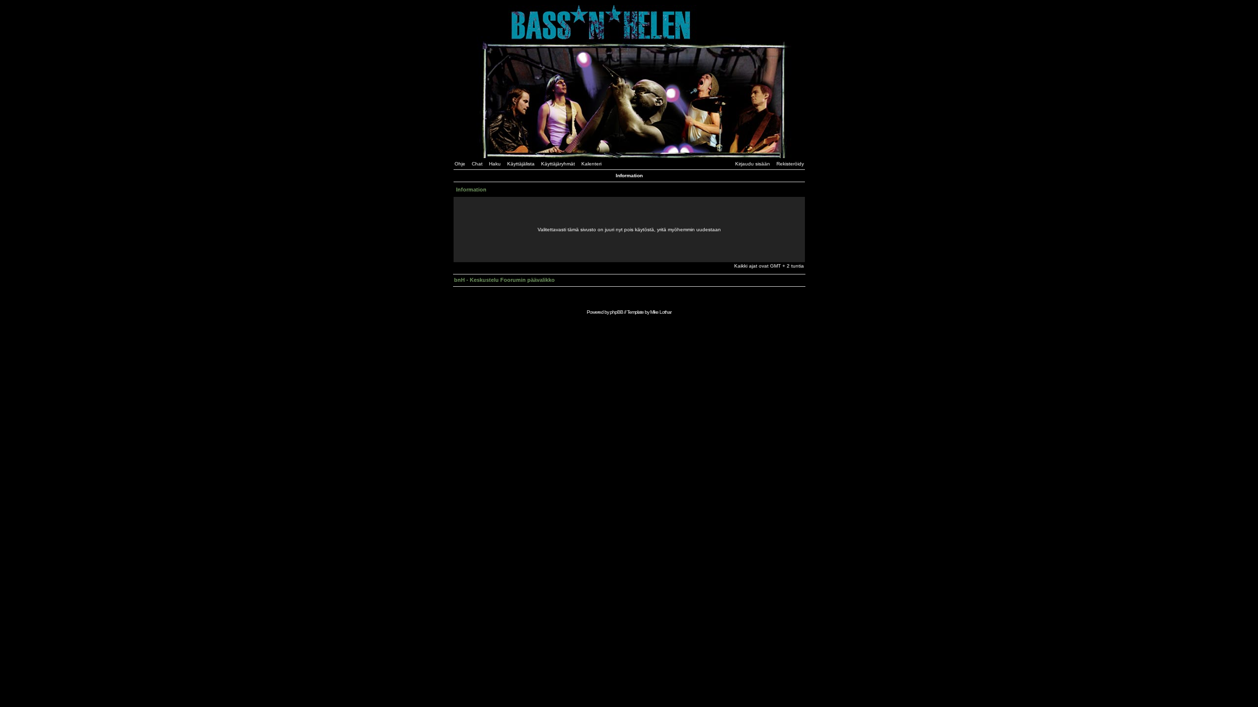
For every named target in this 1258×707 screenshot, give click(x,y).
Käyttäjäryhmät (558, 163)
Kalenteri (591, 163)
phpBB (616, 312)
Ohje (460, 163)
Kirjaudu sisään (752, 163)
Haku (495, 163)
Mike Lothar (660, 312)
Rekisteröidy (790, 163)
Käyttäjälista (521, 163)
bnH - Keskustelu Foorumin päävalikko (504, 280)
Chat (477, 163)
